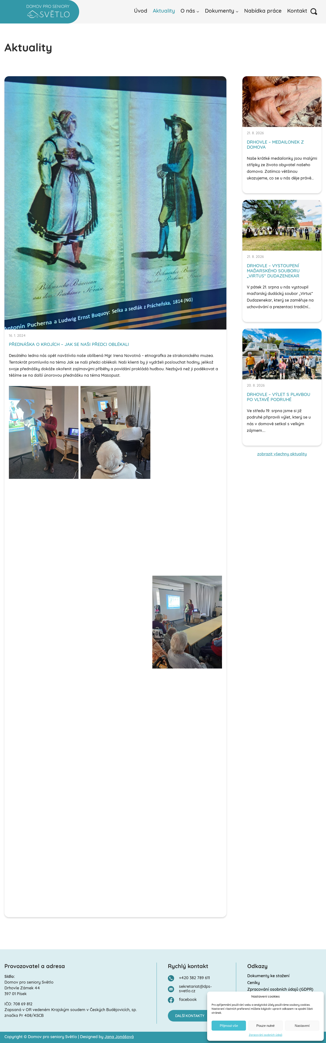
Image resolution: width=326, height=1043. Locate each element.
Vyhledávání (313, 11)
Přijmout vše (229, 1025)
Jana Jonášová (119, 1037)
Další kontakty (189, 1016)
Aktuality (164, 11)
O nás (188, 11)
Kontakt (297, 11)
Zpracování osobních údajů (265, 1035)
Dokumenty (219, 11)
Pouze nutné (265, 1025)
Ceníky (253, 983)
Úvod (140, 11)
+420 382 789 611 (194, 978)
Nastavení (302, 1025)
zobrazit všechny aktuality (282, 454)
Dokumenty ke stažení (268, 976)
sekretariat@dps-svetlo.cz (195, 989)
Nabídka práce (263, 11)
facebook (188, 1000)
